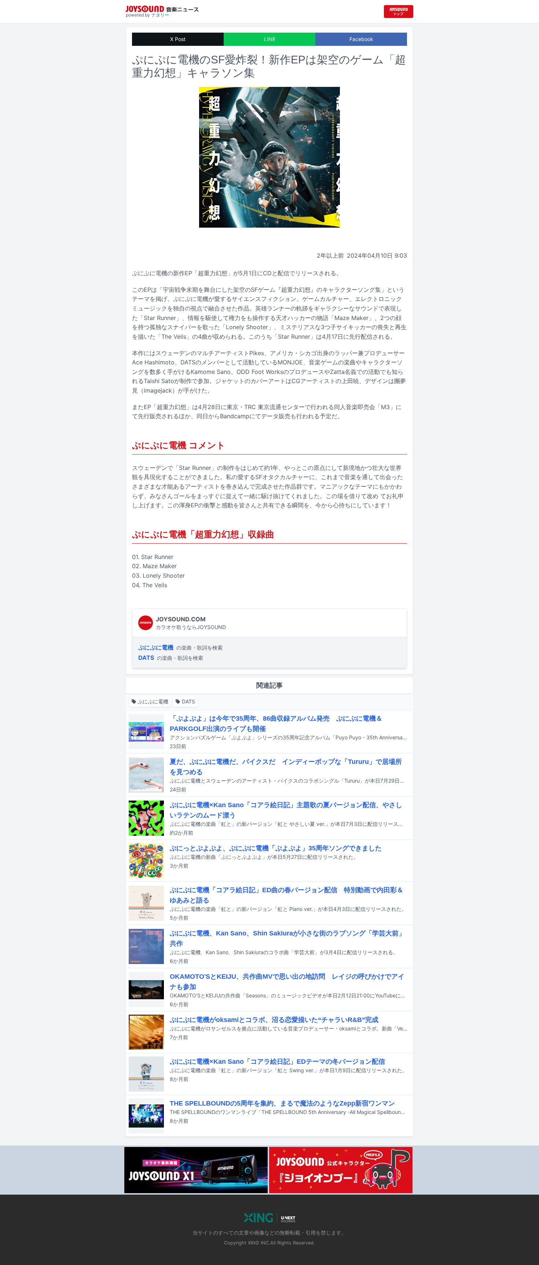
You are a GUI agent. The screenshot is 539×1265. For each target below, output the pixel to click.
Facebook (361, 39)
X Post (178, 39)
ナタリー (160, 15)
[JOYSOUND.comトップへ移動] (398, 11)
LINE (269, 39)
